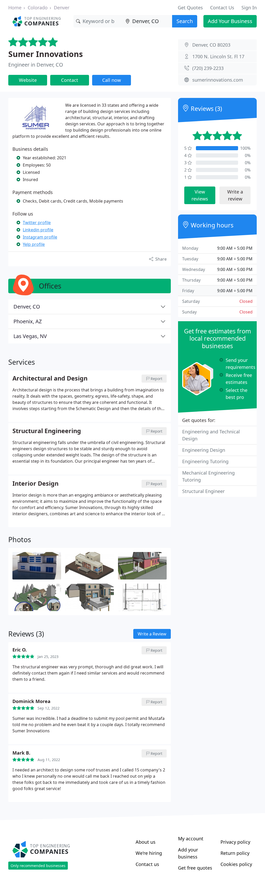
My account (190, 838)
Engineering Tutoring (205, 461)
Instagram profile (40, 237)
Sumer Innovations (45, 53)
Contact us (147, 864)
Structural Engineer (203, 491)
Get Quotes (190, 7)
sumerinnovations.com (217, 80)
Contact (69, 80)
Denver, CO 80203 (211, 45)
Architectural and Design (49, 378)
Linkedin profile (38, 230)
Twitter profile (37, 222)
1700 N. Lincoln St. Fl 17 (218, 56)
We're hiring (149, 853)
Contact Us (222, 7)
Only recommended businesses (38, 865)
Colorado (38, 7)
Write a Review (152, 634)
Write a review (235, 195)
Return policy (234, 853)
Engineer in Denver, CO (35, 64)
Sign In (249, 7)
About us (146, 842)
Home (14, 7)
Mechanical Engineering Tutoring (208, 476)
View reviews (200, 195)
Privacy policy (235, 842)
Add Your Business (230, 21)
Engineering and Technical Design (211, 435)
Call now (111, 80)
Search (184, 21)
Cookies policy (236, 864)
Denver (61, 7)
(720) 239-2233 (208, 68)
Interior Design (35, 484)
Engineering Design (203, 450)
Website (28, 80)
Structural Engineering (46, 431)
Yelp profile (34, 244)
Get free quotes (195, 868)
